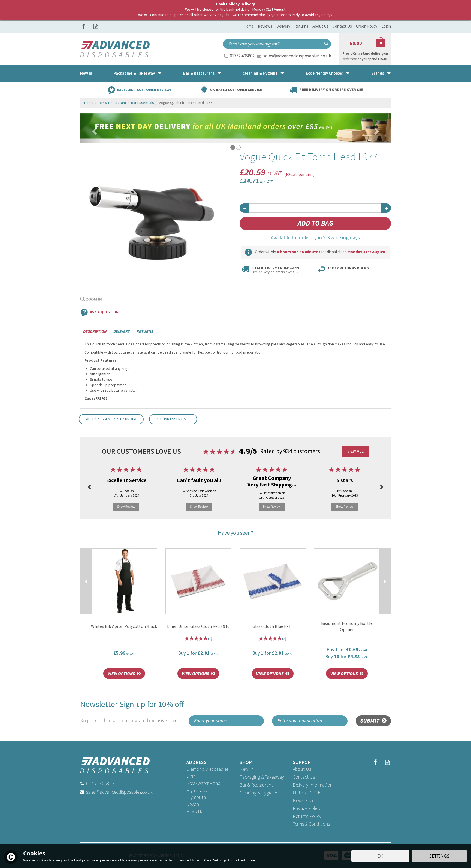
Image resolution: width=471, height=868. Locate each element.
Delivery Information (313, 785)
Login (386, 26)
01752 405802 (242, 56)
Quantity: (315, 195)
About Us (302, 769)
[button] (91, 128)
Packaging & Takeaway (262, 777)
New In (246, 769)
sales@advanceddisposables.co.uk (297, 56)
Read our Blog (95, 26)
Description (95, 331)
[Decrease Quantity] (244, 208)
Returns (145, 331)
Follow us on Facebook (83, 26)
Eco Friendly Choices (324, 73)
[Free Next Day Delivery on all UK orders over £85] (235, 128)
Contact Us (304, 777)
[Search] (326, 44)
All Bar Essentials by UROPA (111, 419)
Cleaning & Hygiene (258, 793)
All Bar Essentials (173, 419)
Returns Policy (307, 816)
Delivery (121, 331)
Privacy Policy (307, 808)
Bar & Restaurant (256, 785)
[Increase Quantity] (386, 208)
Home (249, 26)
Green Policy (366, 26)
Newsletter (303, 800)
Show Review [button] (126, 506)
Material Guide (307, 793)
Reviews (265, 26)
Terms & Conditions (311, 824)
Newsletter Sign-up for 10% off (132, 711)
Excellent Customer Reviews (144, 89)
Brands (377, 73)
